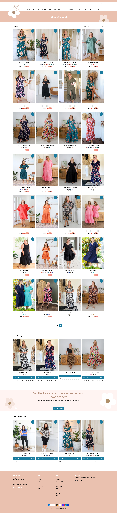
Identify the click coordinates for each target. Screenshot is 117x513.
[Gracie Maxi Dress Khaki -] (64, 106)
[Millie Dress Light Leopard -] (69, 314)
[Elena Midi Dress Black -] (23, 272)
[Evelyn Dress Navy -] (92, 272)
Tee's (39, 483)
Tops (39, 481)
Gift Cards (58, 484)
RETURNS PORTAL (87, 9)
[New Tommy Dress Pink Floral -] (44, 314)
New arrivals (40, 477)
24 (30, 380)
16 (22, 380)
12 (41, 380)
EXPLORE (78, 9)
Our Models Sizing (59, 486)
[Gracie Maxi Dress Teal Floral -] (64, 64)
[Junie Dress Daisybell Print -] (92, 314)
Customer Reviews (59, 481)
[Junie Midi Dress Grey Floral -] (69, 231)
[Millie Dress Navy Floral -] (92, 189)
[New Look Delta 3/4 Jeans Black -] (44, 455)
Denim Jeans (40, 486)
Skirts (39, 488)
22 (28, 380)
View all (101, 335)
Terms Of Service (59, 490)
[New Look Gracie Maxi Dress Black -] (67, 189)
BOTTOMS (71, 9)
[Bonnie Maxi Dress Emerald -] (24, 64)
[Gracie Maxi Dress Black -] (41, 106)
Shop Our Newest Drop (58, 408)
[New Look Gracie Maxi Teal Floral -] (67, 147)
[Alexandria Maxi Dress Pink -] (47, 189)
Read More (58, 404)
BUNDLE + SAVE (36, 9)
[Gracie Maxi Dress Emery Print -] (86, 147)
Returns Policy (59, 491)
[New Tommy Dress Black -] (67, 272)
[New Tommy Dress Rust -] (42, 272)
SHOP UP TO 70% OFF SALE (49, 9)
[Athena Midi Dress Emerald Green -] (20, 189)
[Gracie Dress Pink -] (86, 231)
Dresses (39, 479)
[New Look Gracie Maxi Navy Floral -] (21, 147)
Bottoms (39, 484)
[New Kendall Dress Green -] (92, 64)
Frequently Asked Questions (61, 493)
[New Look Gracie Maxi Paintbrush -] (44, 147)
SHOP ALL (28, 9)
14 (20, 380)
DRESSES (60, 9)
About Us (58, 479)
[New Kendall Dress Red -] (23, 231)
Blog (57, 495)
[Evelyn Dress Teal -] (23, 314)
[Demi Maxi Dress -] (24, 106)
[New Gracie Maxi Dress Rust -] (43, 231)
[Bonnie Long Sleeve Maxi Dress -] (92, 106)
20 (26, 380)
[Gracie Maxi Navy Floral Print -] (41, 64)
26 (32, 380)
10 (39, 380)
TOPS (65, 9)
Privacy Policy (58, 488)
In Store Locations (59, 483)
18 (24, 380)
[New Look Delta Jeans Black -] (22, 455)
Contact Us (58, 477)
